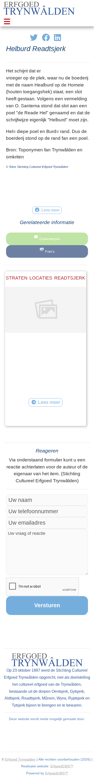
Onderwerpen (49, 239)
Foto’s (49, 251)
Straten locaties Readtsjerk (45, 277)
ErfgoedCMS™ (61, 766)
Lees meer (49, 402)
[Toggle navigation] (7, 21)
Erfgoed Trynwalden (20, 759)
